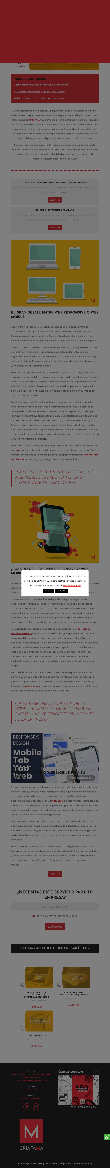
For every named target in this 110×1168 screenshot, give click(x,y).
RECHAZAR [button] (61, 590)
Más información (72, 585)
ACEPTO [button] (48, 590)
